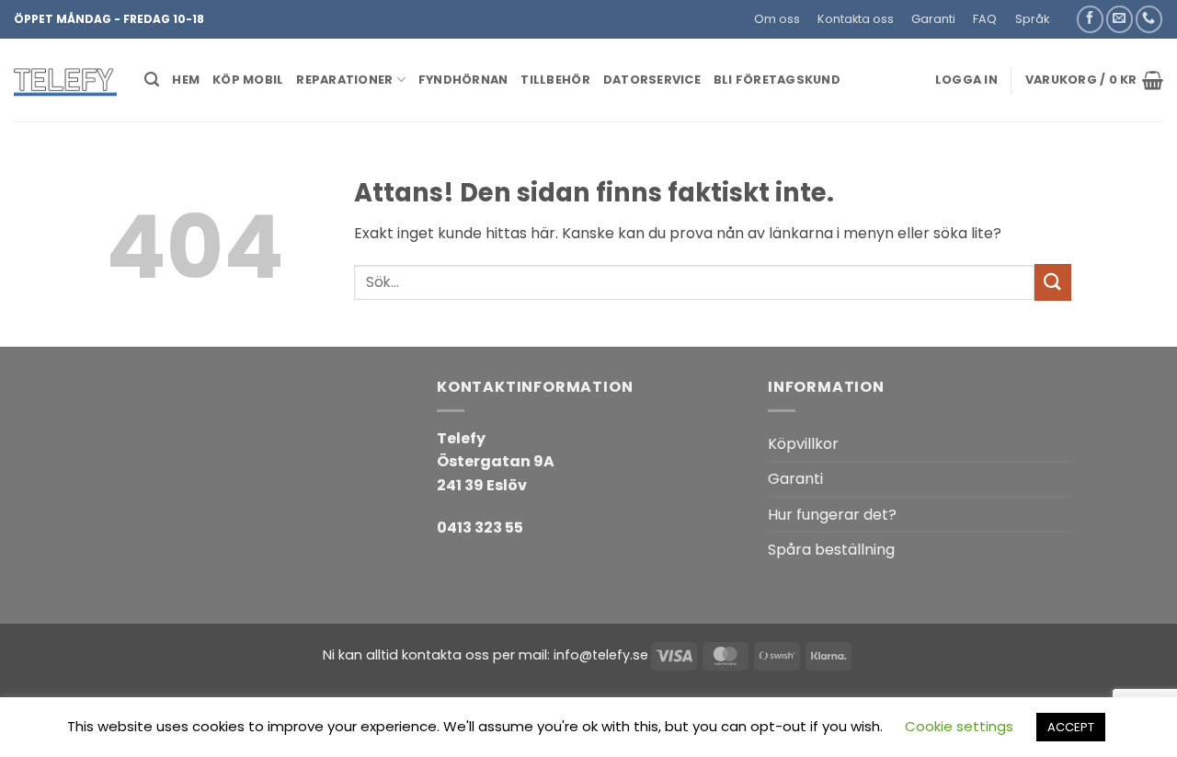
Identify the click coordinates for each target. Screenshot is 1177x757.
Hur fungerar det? (832, 514)
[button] (1066, 12)
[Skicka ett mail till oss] (1119, 19)
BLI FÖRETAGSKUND (777, 79)
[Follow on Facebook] (1090, 19)
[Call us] (1149, 19)
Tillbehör (554, 79)
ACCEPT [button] (1070, 727)
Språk (1032, 19)
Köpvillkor (803, 443)
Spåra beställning (831, 549)
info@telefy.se (601, 655)
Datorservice (652, 79)
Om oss (777, 19)
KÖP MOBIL (247, 79)
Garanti (933, 19)
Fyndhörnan (463, 79)
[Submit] (1052, 282)
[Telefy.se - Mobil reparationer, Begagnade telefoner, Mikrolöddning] (65, 80)
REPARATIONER (344, 79)
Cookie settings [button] (959, 726)
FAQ (985, 19)
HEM (186, 79)
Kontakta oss (855, 19)
